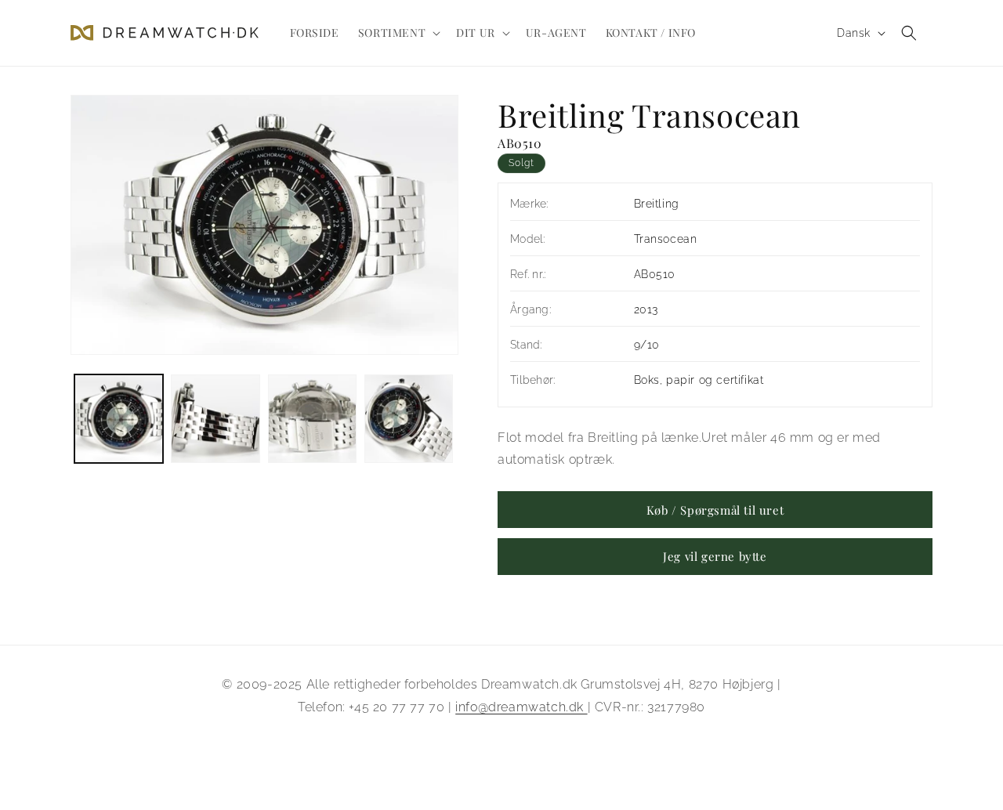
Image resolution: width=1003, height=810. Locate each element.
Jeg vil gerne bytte (714, 557)
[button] (398, 32)
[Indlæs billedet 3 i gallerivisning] (312, 418)
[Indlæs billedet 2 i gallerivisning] (215, 418)
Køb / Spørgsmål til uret (715, 510)
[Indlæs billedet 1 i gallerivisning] (118, 418)
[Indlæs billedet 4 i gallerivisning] (408, 418)
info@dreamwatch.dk (521, 707)
